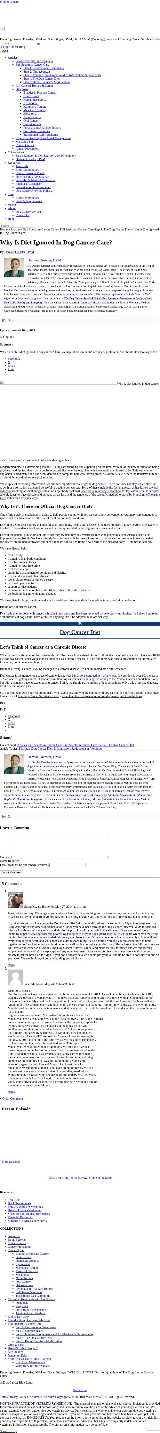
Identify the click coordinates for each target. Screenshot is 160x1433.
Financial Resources (20, 1217)
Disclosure (47, 1397)
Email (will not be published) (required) (24, 865)
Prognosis (22, 1306)
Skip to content (9, 1)
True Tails (22, 166)
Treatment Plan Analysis (30, 1313)
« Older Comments (11, 1098)
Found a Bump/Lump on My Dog (29, 1320)
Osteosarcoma (32, 124)
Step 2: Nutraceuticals (36, 71)
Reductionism (80, 748)
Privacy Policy (17, 1397)
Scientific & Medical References (35, 180)
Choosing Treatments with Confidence (31, 1299)
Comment (6, 857)
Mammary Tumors (34, 106)
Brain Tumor (31, 96)
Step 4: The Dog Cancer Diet (41, 78)
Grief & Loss (16, 1344)
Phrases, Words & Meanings (25, 1206)
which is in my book (57, 613)
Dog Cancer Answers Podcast (34, 190)
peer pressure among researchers (101, 491)
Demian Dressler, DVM (30, 159)
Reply (11, 965)
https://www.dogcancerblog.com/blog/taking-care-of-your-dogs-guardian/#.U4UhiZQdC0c (76, 933)
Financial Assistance (28, 183)
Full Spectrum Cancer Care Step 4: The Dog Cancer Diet (95, 229)
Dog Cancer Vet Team (29, 211)
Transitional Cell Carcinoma (40, 134)
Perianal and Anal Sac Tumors (42, 127)
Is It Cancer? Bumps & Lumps (34, 85)
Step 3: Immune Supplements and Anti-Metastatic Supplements (62, 75)
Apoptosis (14, 1236)
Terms (4, 1397)
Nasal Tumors (32, 117)
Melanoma (29, 113)
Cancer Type (16, 1250)
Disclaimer (33, 1397)
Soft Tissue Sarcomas (36, 131)
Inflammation (62, 748)
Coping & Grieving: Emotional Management (43, 138)
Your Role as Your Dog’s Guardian (29, 1358)
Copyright (61, 1397)
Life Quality (15, 1351)
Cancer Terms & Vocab (30, 173)
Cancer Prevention (27, 148)
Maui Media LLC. (97, 1397)
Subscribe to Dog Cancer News (27, 1220)
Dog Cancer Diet (41, 748)
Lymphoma (30, 103)
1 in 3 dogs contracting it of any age (94, 675)
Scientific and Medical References (29, 1213)
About (12, 208)
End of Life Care (18, 1316)
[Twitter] (9, 320)
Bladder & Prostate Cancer (39, 92)
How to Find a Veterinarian (32, 176)
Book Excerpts (17, 1239)
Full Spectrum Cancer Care (32, 64)
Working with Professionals (33, 1365)
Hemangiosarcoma (34, 99)
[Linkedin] (4, 320)
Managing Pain (25, 141)
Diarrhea (24, 748)
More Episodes (11, 1161)
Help (11, 218)
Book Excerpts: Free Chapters (34, 61)
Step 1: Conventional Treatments (43, 68)
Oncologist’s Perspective (31, 1309)
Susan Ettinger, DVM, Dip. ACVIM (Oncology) (46, 155)
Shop (11, 194)
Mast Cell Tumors (34, 110)
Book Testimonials (27, 169)
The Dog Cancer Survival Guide (38, 696)
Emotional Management (30, 1362)
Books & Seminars (27, 197)
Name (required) (10, 860)
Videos (12, 204)
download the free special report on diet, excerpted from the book (102, 696)
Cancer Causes (25, 145)
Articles (12, 57)
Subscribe (80, 1390)
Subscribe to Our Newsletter (33, 187)
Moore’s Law (114, 474)
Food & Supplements (29, 201)
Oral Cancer (30, 120)
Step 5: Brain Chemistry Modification (46, 82)
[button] (80, 884)
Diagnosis (22, 89)
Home (4, 229)
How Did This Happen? (23, 1348)
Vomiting (96, 748)
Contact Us (22, 215)
